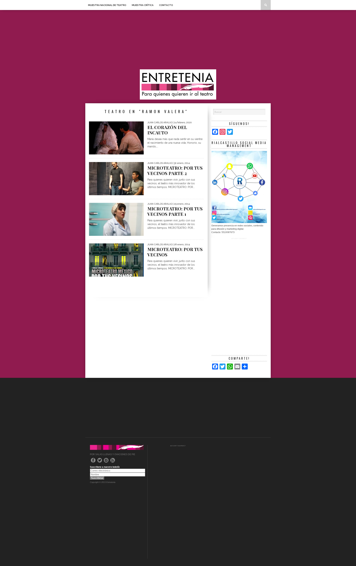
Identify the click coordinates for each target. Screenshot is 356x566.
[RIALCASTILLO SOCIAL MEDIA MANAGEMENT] (239, 222)
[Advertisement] (178, 40)
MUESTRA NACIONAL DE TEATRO (107, 5)
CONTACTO (166, 5)
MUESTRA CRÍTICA (143, 5)
